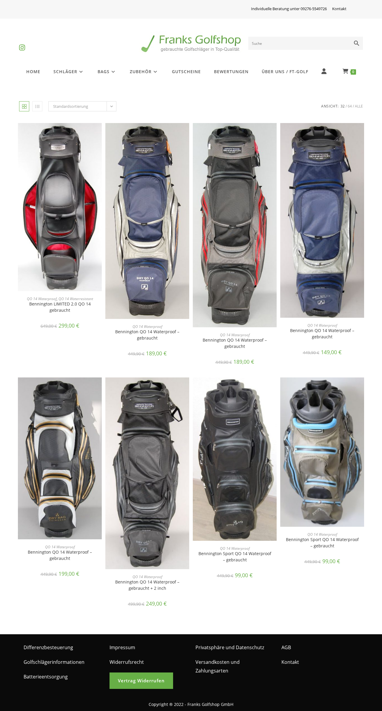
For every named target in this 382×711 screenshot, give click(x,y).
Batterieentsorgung (46, 676)
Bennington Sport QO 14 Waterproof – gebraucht (234, 557)
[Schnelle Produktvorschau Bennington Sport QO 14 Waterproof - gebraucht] (274, 388)
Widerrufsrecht (127, 662)
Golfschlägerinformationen (54, 662)
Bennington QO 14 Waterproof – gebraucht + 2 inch (147, 585)
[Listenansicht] (37, 106)
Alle (359, 106)
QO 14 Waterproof (42, 298)
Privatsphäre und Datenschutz (229, 647)
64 (350, 106)
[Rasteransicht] (24, 106)
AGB (286, 647)
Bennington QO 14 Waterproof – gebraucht (147, 335)
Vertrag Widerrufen (141, 681)
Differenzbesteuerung (48, 647)
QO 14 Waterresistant (75, 298)
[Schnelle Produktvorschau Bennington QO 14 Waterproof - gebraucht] (186, 133)
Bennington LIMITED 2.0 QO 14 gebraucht (60, 307)
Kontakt (339, 8)
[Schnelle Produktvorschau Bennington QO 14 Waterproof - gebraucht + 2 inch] (186, 388)
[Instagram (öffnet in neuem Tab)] (22, 42)
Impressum (122, 647)
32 (343, 106)
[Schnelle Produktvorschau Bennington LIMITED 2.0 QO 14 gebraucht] (99, 133)
